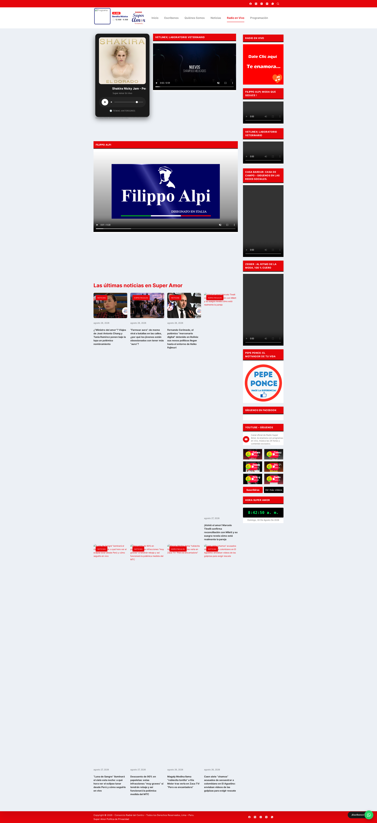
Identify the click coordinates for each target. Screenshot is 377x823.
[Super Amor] (138, 17)
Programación (259, 17)
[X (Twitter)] (256, 3)
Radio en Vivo (235, 17)
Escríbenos (171, 17)
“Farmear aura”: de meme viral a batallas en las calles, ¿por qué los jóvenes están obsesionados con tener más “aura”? (147, 336)
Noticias (216, 17)
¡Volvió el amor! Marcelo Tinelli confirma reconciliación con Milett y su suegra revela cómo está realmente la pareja (221, 532)
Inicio (155, 17)
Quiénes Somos (195, 17)
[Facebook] (250, 3)
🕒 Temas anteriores (122, 110)
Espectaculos (141, 298)
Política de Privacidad (118, 819)
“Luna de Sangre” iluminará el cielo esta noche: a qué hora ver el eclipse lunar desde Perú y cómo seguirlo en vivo (110, 783)
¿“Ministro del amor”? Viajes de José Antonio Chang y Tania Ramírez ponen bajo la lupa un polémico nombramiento (110, 336)
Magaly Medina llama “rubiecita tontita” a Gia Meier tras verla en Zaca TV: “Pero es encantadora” (183, 782)
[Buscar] (278, 4)
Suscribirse (252, 489)
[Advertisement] (194, 115)
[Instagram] (261, 3)
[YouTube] (267, 3)
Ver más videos (273, 489)
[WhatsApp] (273, 3)
